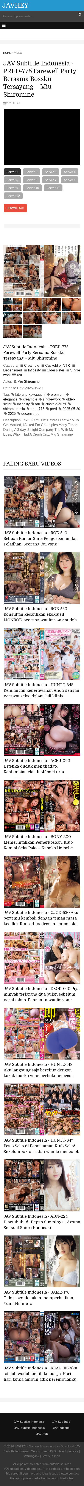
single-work (52, 399)
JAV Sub (42, 1434)
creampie (30, 399)
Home (7, 52)
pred (53, 409)
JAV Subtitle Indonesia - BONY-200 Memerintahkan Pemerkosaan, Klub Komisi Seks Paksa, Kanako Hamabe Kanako (38, 845)
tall (37, 404)
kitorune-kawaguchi (30, 394)
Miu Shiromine (28, 381)
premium (57, 394)
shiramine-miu (14, 409)
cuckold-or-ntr (55, 404)
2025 (12, 413)
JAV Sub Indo (61, 1421)
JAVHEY (15, 5)
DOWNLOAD (15, 208)
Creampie (31, 365)
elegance (10, 399)
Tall (19, 375)
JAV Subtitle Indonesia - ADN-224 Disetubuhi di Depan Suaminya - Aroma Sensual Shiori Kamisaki (42, 1222)
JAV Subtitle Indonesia (29, 1421)
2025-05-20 (71, 409)
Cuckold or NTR (57, 365)
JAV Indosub (61, 1427)
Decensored (12, 370)
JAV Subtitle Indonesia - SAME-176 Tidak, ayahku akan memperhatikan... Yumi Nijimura (40, 1298)
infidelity (23, 404)
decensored (30, 413)
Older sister (55, 370)
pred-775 (37, 409)
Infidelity (34, 370)
